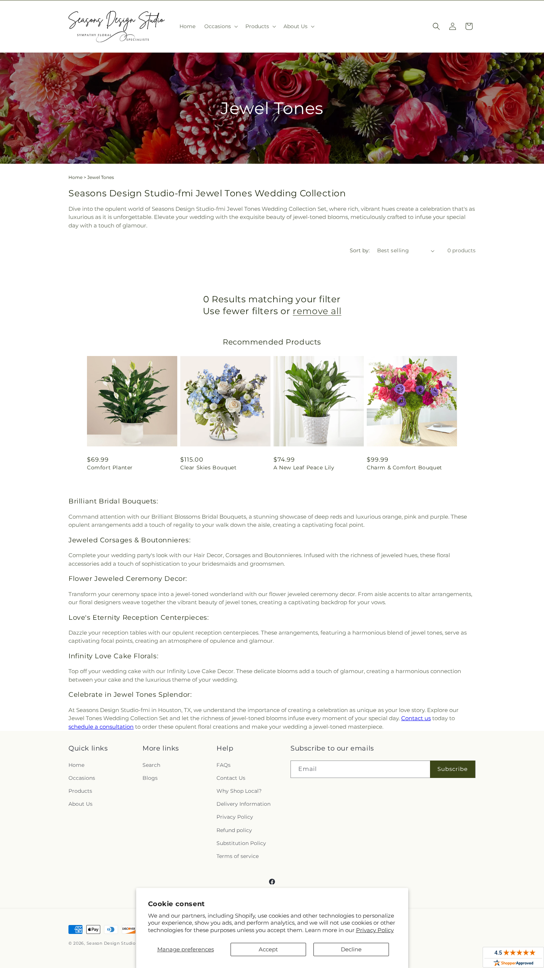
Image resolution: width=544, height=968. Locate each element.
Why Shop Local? (239, 791)
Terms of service (237, 856)
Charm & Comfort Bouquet (404, 467)
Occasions (81, 778)
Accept (268, 949)
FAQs (223, 765)
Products (80, 791)
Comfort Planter (110, 467)
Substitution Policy (241, 843)
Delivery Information (243, 804)
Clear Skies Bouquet (208, 467)
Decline (351, 949)
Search (151, 765)
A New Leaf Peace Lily (304, 467)
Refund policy (234, 830)
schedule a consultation (101, 726)
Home (75, 177)
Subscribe (452, 768)
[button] (220, 26)
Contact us (416, 718)
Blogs (150, 778)
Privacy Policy (375, 930)
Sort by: (360, 250)
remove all (317, 311)
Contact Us (230, 778)
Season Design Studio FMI (116, 943)
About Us (80, 804)
